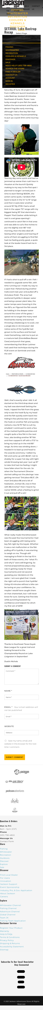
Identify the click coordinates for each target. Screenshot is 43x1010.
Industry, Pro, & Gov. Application (16, 890)
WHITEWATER (12, 50)
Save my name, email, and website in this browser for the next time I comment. (20, 744)
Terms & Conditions (10, 937)
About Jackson (7, 893)
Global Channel (7, 915)
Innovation (5, 881)
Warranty (4, 931)
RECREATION (17, 16)
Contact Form (7, 841)
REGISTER (10, 84)
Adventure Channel (10, 912)
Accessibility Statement (12, 947)
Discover (4, 861)
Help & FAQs (6, 934)
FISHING (9, 47)
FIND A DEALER (13, 72)
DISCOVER (17, 26)
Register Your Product (11, 928)
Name (8, 691)
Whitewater (6, 852)
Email (8, 707)
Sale (2, 867)
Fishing (4, 849)
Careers (4, 896)
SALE (21, 29)
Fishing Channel (8, 908)
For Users (5, 878)
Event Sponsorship (9, 887)
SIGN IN (9, 81)
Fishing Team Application (13, 921)
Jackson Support (8, 884)
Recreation (5, 855)
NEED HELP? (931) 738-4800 (9, 7)
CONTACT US (11, 75)
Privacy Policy (7, 940)
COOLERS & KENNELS (16, 56)
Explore (4, 864)
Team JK (4, 918)
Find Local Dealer (9, 875)
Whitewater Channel (10, 905)
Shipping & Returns (10, 943)
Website (9, 726)
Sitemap (4, 950)
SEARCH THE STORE (15, 69)
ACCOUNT (10, 78)
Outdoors (5, 858)
